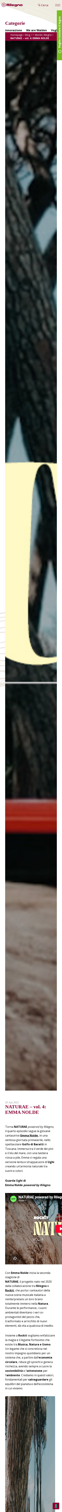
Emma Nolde (29, 1135)
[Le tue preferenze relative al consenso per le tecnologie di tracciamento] (56, 1506)
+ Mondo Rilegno (42, 34)
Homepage (16, 34)
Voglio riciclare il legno (59, 32)
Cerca (44, 5)
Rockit (9, 1290)
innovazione (13, 30)
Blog (27, 34)
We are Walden (36, 30)
